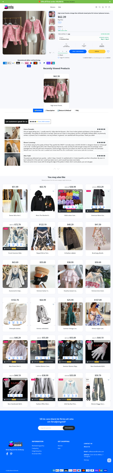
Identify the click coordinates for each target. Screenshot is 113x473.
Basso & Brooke (14, 470)
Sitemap (86, 460)
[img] (34, 121)
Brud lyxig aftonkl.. (98, 253)
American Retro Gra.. (97, 215)
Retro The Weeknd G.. (43, 215)
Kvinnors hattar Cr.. (43, 291)
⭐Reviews (38, 110)
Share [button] (61, 55)
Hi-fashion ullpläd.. (70, 253)
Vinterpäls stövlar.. (15, 328)
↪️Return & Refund (64, 110)
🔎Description (50, 110)
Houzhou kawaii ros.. (70, 291)
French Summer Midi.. (15, 253)
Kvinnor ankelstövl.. (43, 328)
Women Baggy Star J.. (98, 404)
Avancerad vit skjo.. (15, 291)
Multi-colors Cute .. (70, 215)
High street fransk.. (57, 105)
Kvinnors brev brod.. (98, 291)
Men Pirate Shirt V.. (15, 366)
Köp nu (97, 51)
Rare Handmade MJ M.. (98, 366)
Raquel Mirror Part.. (43, 253)
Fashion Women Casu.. (43, 366)
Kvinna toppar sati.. (98, 328)
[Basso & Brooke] (9, 7)
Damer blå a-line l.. (15, 215)
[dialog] (99, 7)
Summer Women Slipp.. (70, 366)
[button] (50, 53)
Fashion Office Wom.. (42, 404)
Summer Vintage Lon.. (70, 328)
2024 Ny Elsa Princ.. (70, 404)
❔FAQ (76, 110)
